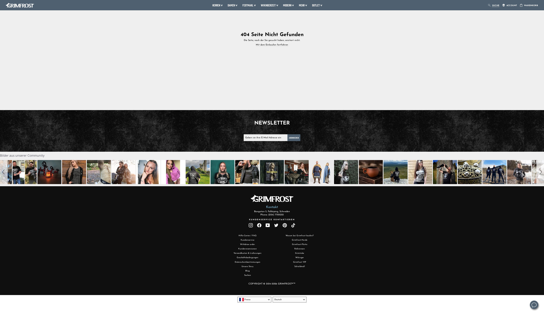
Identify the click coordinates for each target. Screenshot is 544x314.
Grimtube (299, 253)
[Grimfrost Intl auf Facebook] (259, 225)
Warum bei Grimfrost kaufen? (300, 236)
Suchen (247, 275)
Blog (247, 271)
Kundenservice (247, 240)
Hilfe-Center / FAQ (247, 236)
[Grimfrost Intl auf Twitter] (276, 225)
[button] (4, 172)
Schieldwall (299, 266)
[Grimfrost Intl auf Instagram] (251, 225)
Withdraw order (247, 244)
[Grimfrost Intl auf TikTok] (293, 225)
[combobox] (254, 299)
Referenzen (299, 249)
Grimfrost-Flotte (299, 244)
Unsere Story (248, 266)
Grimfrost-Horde (299, 240)
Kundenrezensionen (247, 249)
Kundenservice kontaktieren (272, 220)
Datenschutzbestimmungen (247, 262)
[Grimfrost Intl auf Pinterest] (285, 225)
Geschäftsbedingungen (247, 258)
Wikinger (299, 258)
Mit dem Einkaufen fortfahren (272, 45)
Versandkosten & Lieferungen (247, 253)
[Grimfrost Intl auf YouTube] (268, 225)
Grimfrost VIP (299, 262)
